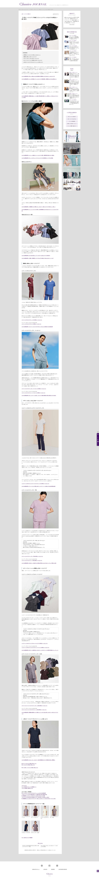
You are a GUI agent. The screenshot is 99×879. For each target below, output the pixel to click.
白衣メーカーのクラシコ (68, 17)
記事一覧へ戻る (40, 843)
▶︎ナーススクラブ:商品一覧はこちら (28, 764)
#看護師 (31, 837)
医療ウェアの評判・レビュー (73, 72)
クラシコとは (24, 785)
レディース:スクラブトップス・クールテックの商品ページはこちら (34, 388)
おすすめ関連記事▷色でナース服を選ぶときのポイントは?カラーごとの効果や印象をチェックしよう (40, 650)
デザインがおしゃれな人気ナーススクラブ (31, 58)
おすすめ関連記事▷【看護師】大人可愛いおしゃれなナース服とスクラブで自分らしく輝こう (38, 206)
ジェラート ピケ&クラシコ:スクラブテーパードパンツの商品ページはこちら (35, 647)
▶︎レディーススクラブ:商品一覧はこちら (29, 763)
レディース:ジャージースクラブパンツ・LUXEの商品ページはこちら (34, 709)
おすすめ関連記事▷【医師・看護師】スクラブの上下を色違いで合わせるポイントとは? (37, 258)
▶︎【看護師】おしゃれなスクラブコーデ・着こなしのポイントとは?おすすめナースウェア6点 (39, 798)
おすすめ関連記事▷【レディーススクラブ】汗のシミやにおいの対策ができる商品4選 (37, 326)
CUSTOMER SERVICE (63, 869)
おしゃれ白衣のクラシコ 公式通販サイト (29, 786)
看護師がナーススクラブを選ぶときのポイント (32, 54)
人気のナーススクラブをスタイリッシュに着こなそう (33, 62)
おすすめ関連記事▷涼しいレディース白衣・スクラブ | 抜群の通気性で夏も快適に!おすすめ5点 (39, 395)
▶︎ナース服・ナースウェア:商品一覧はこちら (30, 767)
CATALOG (45, 869)
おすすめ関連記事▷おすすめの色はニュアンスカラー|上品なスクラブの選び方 (36, 255)
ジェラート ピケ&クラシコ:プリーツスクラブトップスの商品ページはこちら (35, 483)
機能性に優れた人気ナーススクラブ (30, 56)
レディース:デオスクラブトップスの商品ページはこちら (32, 319)
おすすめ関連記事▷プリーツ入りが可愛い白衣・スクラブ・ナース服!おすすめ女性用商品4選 (38, 486)
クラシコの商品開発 (72, 121)
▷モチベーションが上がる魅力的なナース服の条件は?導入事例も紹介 (34, 794)
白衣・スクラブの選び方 (72, 35)
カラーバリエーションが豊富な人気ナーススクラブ (33, 60)
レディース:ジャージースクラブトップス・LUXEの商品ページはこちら (34, 705)
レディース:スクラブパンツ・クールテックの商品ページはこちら (33, 392)
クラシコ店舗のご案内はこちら (27, 788)
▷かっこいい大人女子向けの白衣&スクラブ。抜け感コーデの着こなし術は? (35, 797)
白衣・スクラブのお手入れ (73, 45)
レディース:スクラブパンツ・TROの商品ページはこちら (32, 560)
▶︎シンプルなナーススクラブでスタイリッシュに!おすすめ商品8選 (34, 793)
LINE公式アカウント (36, 869)
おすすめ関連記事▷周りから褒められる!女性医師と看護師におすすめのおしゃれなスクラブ (38, 76)
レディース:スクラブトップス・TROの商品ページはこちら (32, 556)
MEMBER (53, 869)
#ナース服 (23, 837)
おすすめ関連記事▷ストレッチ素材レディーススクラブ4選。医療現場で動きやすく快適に (38, 155)
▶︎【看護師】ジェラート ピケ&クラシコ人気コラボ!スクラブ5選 (33, 795)
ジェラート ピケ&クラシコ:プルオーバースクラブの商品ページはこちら (35, 643)
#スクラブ (27, 837)
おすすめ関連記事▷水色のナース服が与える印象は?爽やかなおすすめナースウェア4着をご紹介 (39, 563)
